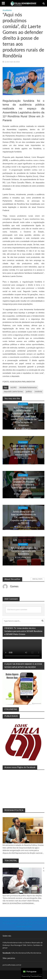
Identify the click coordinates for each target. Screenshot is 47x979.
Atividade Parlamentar (28, 387)
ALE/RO (13, 387)
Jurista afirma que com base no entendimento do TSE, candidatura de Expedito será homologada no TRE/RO (23, 517)
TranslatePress (36, 976)
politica (29, 391)
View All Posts (37, 579)
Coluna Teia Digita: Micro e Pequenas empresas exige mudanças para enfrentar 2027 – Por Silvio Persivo (43, 869)
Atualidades (7, 10)
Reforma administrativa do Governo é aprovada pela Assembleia (23, 551)
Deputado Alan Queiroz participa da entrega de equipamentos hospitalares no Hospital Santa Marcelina (23, 923)
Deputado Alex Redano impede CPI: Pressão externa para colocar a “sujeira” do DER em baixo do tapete (23, 485)
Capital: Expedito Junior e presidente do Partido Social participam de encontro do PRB (23, 450)
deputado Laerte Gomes (13, 391)
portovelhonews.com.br (12, 965)
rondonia (38, 391)
